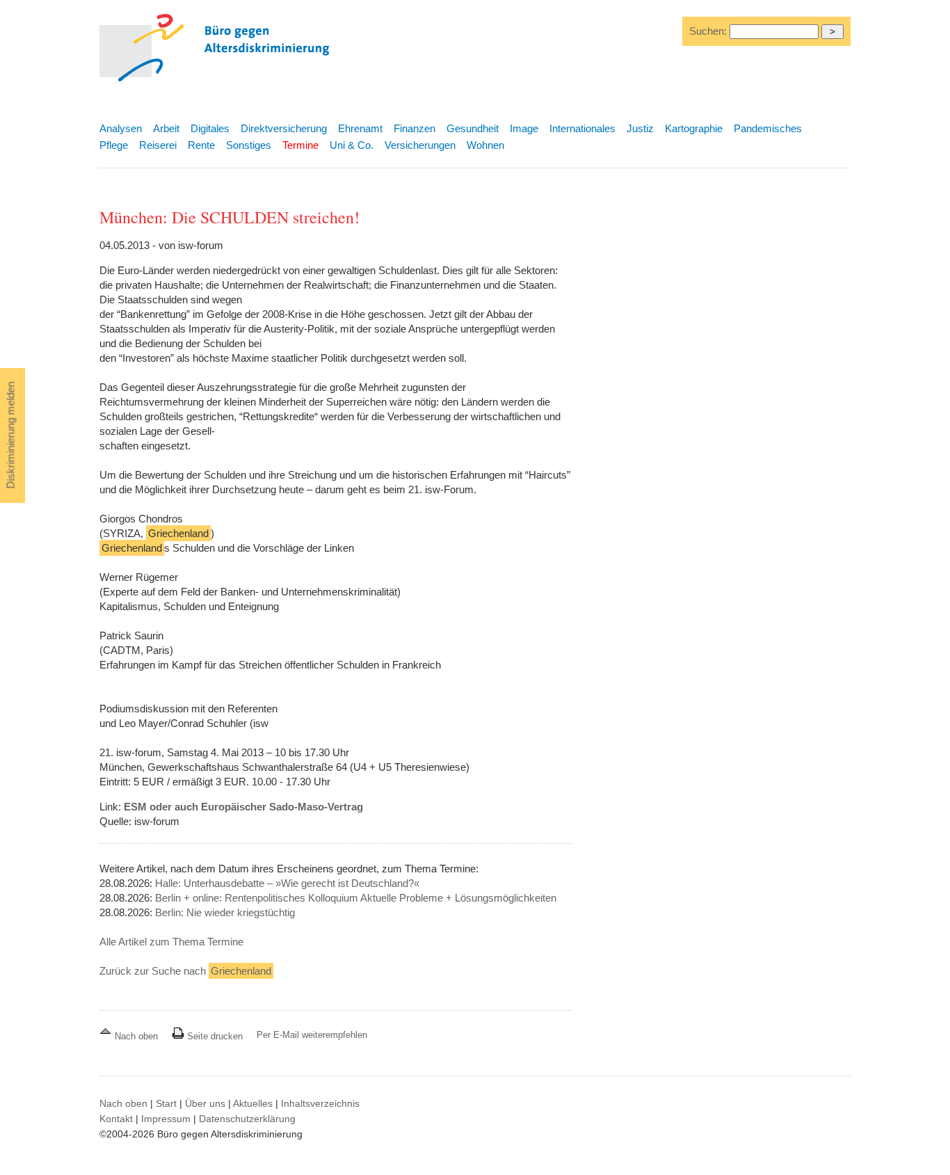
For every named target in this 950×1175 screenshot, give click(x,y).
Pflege (113, 145)
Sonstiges (248, 145)
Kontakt (116, 1118)
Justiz (640, 128)
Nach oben (136, 1036)
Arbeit (166, 128)
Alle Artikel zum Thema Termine (171, 942)
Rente (201, 145)
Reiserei (158, 145)
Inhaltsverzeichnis (320, 1103)
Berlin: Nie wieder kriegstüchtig (225, 912)
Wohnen (485, 145)
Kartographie (694, 128)
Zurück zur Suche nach (185, 971)
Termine (300, 145)
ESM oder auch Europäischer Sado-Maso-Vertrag (243, 807)
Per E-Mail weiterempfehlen (312, 1035)
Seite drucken (213, 1036)
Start (166, 1103)
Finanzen (414, 128)
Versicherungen (420, 145)
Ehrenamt (360, 128)
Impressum (166, 1118)
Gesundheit (472, 128)
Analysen (120, 128)
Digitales (210, 128)
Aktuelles (253, 1103)
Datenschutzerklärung (247, 1118)
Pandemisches (768, 128)
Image (524, 128)
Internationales (582, 128)
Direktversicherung (284, 128)
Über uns (205, 1103)
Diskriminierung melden (11, 435)
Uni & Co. (351, 145)
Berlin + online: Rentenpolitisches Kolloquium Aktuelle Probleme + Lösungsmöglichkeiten (355, 898)
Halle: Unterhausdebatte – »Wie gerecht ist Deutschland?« (287, 883)
